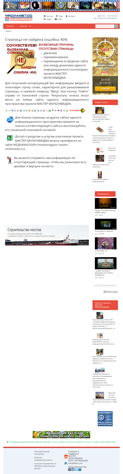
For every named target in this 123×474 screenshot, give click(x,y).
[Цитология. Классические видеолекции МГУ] (29, 110)
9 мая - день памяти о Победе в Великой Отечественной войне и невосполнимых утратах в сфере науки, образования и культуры (104, 134)
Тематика (10, 26)
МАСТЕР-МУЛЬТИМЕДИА (75, 457)
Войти (103, 16)
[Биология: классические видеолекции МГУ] (23, 110)
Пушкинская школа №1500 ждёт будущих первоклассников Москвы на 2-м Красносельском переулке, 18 (104, 359)
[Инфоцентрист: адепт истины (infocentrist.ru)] (41, 110)
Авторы (71, 16)
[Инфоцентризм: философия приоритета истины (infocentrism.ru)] (38, 110)
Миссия (49, 16)
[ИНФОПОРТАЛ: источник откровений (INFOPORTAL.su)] (15, 110)
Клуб (59, 19)
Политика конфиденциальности (43, 458)
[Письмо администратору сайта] (65, 463)
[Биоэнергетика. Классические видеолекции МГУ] (20, 110)
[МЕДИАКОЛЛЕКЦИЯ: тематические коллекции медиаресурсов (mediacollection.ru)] (44, 110)
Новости (23, 26)
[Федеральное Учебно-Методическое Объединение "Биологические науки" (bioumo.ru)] (52, 110)
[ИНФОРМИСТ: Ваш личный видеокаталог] (105, 418)
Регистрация (112, 16)
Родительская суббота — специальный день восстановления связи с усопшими (101, 118)
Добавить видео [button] (111, 292)
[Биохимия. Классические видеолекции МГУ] (18, 110)
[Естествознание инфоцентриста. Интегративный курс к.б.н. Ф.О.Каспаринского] (9, 110)
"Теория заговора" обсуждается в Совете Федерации (105, 271)
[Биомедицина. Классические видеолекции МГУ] (26, 110)
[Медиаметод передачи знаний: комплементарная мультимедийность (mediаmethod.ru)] (61, 110)
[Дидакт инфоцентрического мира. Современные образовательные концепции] (32, 110)
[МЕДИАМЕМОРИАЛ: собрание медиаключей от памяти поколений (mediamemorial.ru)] (64, 110)
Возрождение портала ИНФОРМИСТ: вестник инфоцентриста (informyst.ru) (103, 342)
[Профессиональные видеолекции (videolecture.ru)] (35, 110)
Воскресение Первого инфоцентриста (100, 180)
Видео (49, 19)
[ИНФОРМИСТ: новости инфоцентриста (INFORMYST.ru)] (12, 110)
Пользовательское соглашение (41, 452)
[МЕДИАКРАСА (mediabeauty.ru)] (46, 110)
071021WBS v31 (105, 249)
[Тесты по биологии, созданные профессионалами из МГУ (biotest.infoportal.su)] (67, 110)
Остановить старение (105, 230)
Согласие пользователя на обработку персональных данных (45, 466)
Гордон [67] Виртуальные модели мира (105, 210)
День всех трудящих (112, 149)
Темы (60, 16)
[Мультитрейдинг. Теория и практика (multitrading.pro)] (6, 110)
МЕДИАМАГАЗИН (25, 145)
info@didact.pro (75, 463)
